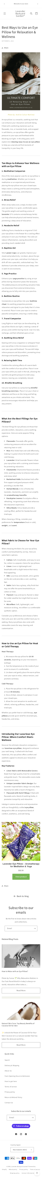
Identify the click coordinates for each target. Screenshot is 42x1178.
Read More (21, 990)
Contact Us (9, 1103)
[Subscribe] (34, 928)
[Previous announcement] (4, 3)
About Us (8, 1071)
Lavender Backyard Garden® (19, 1166)
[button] (4, 13)
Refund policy (13, 1169)
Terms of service (11, 1087)
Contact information (28, 1173)
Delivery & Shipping (12, 1065)
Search (7, 1060)
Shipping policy (15, 1173)
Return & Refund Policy (13, 1097)
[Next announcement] (37, 3)
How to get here (11, 1081)
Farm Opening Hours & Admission (17, 1076)
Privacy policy (10, 1092)
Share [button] (6, 48)
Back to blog (23, 896)
